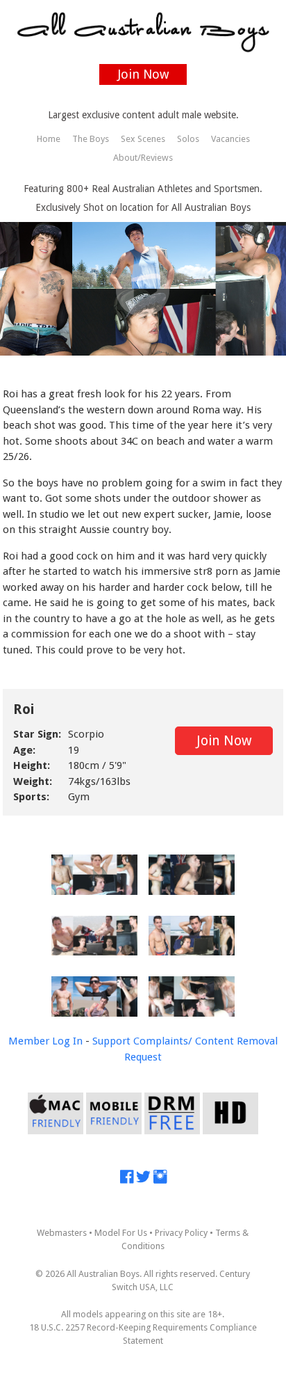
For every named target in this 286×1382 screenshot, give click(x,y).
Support (111, 1041)
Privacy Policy (181, 1233)
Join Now (143, 74)
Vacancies (230, 139)
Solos (188, 139)
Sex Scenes (143, 139)
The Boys (90, 139)
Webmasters (62, 1233)
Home (48, 139)
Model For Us (120, 1233)
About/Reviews (143, 157)
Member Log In (45, 1041)
